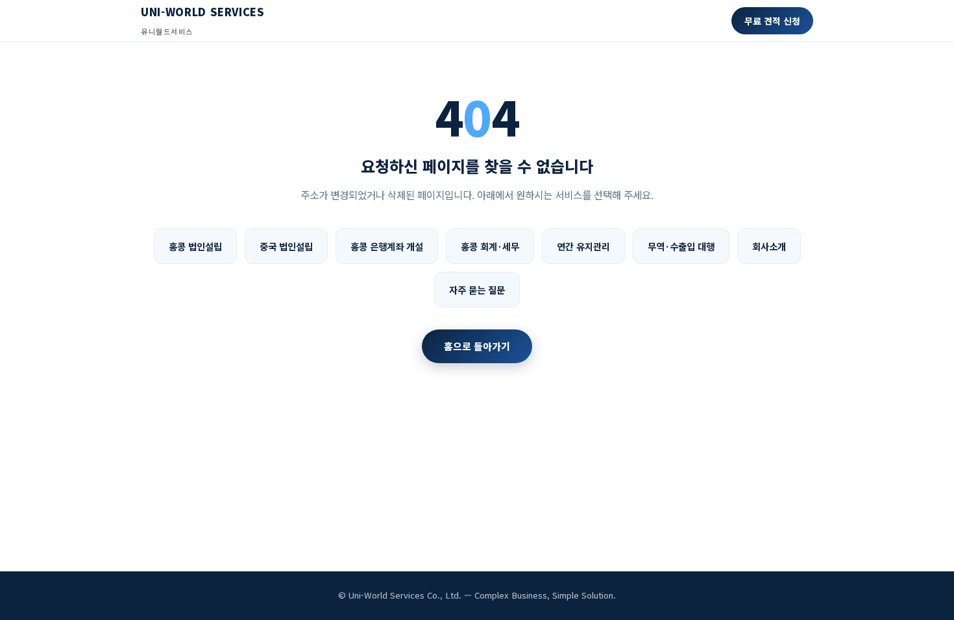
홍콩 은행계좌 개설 (386, 246)
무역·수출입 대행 (681, 246)
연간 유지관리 (583, 246)
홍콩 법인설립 (195, 246)
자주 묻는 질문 (477, 289)
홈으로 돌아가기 (477, 346)
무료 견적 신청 (772, 20)
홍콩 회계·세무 (490, 246)
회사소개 (769, 246)
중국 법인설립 (286, 246)
